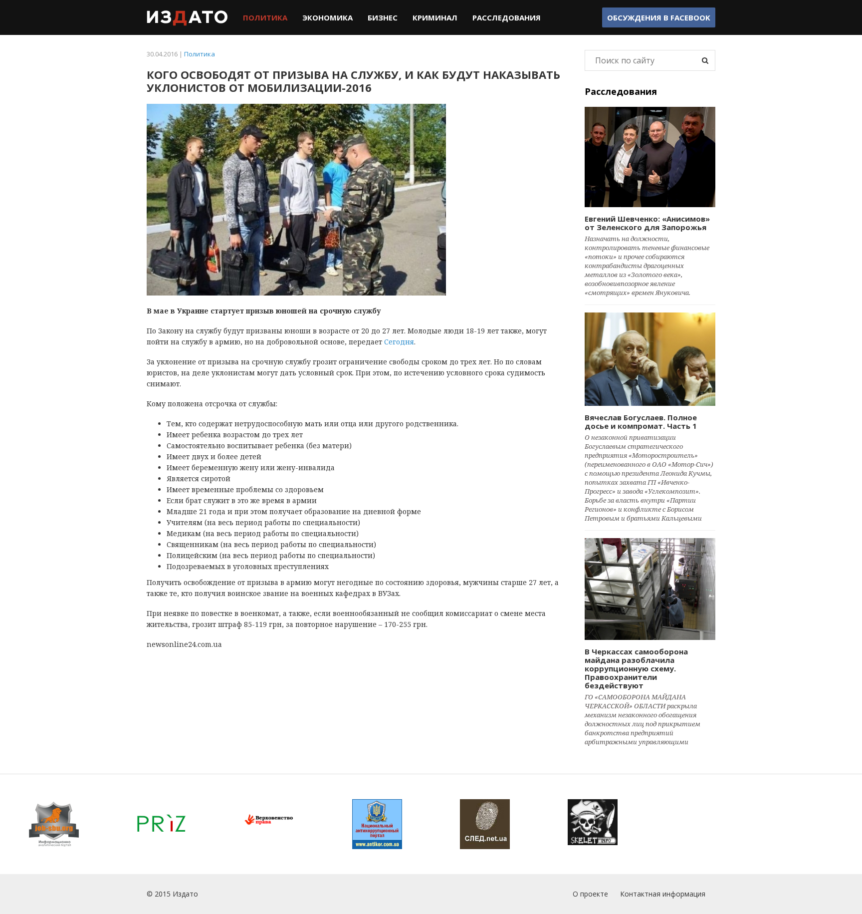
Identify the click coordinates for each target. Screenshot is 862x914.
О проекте (590, 894)
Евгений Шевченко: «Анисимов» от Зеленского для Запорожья (647, 223)
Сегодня (399, 341)
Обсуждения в (658, 17)
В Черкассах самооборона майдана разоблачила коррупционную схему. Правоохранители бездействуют (636, 668)
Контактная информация (662, 894)
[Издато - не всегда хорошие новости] (187, 17)
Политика (265, 17)
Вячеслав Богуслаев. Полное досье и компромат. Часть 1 (641, 421)
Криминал (435, 17)
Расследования (506, 17)
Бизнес (383, 17)
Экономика (327, 17)
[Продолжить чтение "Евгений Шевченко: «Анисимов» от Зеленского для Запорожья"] (650, 157)
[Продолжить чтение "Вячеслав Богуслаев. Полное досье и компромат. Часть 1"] (650, 358)
